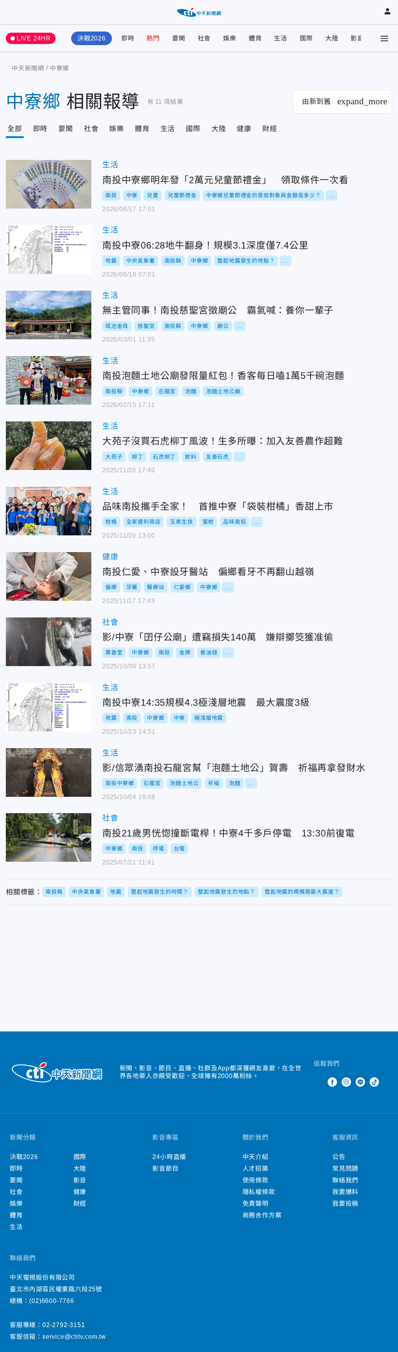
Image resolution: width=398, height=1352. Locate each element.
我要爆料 (345, 1192)
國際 (306, 38)
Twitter (318, 1082)
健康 (244, 129)
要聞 (178, 38)
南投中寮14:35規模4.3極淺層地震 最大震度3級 (48, 707)
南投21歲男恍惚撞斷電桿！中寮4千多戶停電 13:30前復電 (48, 837)
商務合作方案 (262, 1215)
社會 (204, 38)
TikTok (374, 1082)
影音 (357, 38)
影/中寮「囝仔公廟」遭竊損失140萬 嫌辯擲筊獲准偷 (48, 641)
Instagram (346, 1082)
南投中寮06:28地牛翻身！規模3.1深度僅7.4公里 (48, 249)
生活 (280, 38)
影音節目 (165, 1168)
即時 (127, 38)
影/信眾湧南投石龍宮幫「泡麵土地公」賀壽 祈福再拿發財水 (48, 772)
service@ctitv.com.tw (74, 1336)
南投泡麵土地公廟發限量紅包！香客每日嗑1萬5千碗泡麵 (48, 380)
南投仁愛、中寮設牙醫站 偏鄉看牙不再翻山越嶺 (48, 576)
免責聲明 (256, 1203)
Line (360, 1082)
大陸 (332, 38)
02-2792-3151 (63, 1325)
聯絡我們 (345, 1180)
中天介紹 (256, 1157)
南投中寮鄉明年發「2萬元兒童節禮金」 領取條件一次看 (48, 184)
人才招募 (256, 1168)
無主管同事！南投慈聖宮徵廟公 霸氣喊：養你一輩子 (48, 315)
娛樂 (229, 38)
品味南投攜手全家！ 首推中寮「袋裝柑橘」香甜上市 (48, 511)
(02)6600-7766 (51, 1301)
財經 (269, 129)
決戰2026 (91, 38)
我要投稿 (345, 1203)
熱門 (153, 38)
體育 (255, 38)
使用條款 (256, 1180)
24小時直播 (169, 1157)
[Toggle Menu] (384, 38)
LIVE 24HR (34, 38)
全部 (14, 129)
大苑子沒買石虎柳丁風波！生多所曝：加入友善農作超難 (48, 445)
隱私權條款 (259, 1192)
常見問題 (345, 1168)
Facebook (332, 1082)
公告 (339, 1157)
